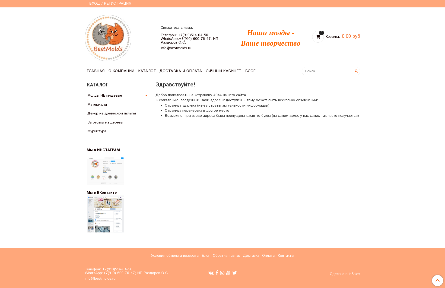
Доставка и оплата (180, 71)
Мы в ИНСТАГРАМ (106, 150)
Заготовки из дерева (105, 122)
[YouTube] (228, 273)
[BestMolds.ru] (108, 37)
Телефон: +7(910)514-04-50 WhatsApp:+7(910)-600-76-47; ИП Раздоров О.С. (189, 38)
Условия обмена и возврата (175, 255)
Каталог (147, 71)
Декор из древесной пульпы (111, 113)
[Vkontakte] (211, 273)
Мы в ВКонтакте (102, 192)
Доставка (251, 255)
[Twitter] (234, 273)
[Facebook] (217, 273)
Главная (96, 71)
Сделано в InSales (345, 274)
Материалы (97, 104)
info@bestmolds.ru (176, 48)
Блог (250, 71)
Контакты (286, 255)
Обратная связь (226, 255)
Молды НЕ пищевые (104, 95)
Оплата (268, 255)
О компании (121, 71)
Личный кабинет (224, 71)
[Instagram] (222, 273)
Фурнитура (96, 131)
